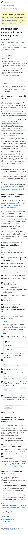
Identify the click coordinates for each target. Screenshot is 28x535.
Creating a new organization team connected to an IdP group (13, 245)
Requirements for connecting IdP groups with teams (13, 195)
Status (21, 528)
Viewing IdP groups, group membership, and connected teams (13, 419)
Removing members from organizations (11, 472)
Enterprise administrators (9, 5)
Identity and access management (11, 6)
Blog (15, 529)
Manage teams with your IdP (10, 9)
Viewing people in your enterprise (16, 507)
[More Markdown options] (14, 55)
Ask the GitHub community (9, 519)
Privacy (17, 528)
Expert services (9, 529)
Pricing (2, 529)
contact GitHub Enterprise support (10, 23)
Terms (13, 528)
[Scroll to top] (24, 531)
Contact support (6, 521)
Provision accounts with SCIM (10, 8)
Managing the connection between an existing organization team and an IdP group (13, 308)
